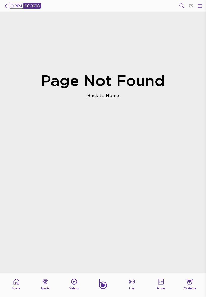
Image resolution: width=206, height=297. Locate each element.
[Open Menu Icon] (200, 6)
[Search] (182, 6)
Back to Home (103, 95)
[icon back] (6, 6)
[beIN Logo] (25, 6)
